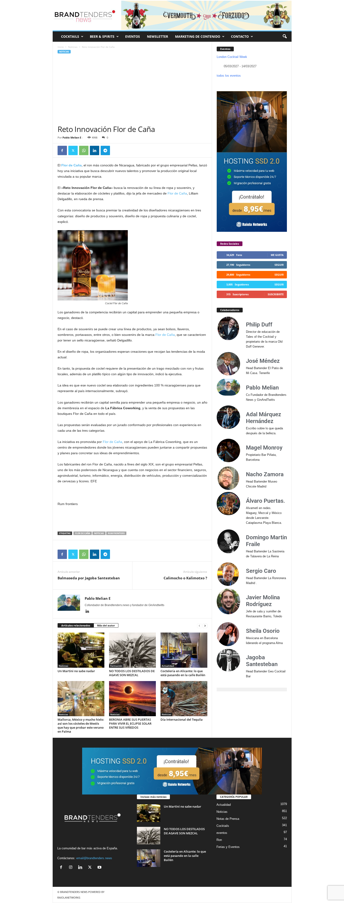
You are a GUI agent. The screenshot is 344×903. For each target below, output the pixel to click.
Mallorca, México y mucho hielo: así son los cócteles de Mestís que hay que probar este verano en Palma (81, 725)
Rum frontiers (116, 533)
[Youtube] (100, 867)
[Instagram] (72, 867)
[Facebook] (62, 150)
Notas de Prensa (227, 819)
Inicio (61, 47)
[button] (284, 36)
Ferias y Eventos (228, 847)
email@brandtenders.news (94, 858)
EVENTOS (132, 36)
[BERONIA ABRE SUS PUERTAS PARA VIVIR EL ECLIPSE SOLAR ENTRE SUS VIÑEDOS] (132, 698)
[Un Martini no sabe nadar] (81, 650)
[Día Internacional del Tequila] (184, 698)
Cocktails (222, 826)
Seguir (279, 264)
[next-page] (205, 625)
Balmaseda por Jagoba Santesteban (89, 578)
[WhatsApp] (83, 150)
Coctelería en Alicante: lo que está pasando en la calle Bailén (183, 673)
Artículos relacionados (75, 625)
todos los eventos (229, 75)
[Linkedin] (94, 150)
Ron (219, 840)
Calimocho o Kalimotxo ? (185, 578)
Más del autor (106, 625)
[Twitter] (73, 150)
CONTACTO (240, 36)
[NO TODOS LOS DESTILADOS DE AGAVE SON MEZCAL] (132, 650)
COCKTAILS (70, 36)
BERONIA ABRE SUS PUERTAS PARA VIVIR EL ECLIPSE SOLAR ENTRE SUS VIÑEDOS (130, 723)
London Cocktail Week (232, 57)
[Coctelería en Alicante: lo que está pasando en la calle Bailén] (184, 650)
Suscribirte (276, 294)
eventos (221, 833)
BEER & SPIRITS (102, 36)
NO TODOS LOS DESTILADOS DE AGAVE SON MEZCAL (132, 673)
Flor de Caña (177, 193)
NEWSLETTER (157, 36)
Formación (116, 665)
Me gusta (277, 255)
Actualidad (168, 665)
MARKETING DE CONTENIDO (197, 36)
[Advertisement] (132, 89)
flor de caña (82, 533)
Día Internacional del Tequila (182, 719)
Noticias (72, 47)
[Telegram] (105, 150)
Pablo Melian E (71, 137)
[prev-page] (199, 625)
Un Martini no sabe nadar (76, 671)
